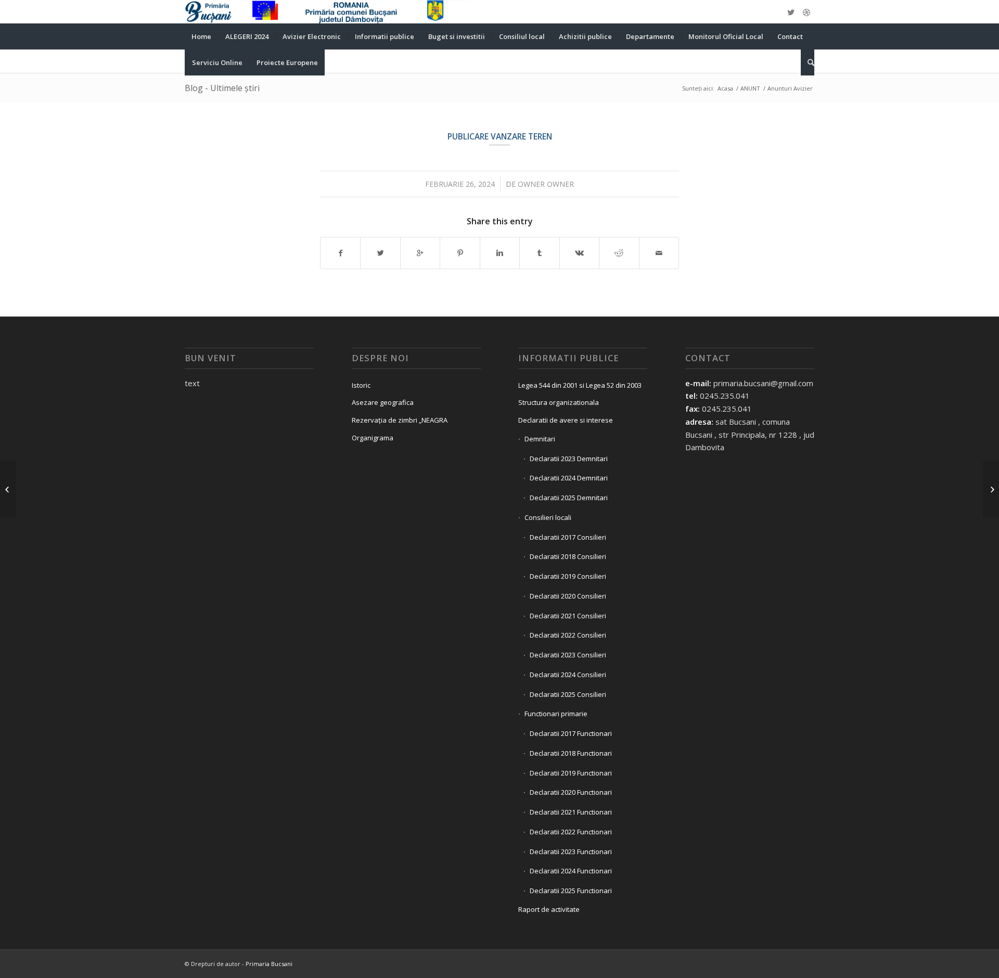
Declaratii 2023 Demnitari (569, 458)
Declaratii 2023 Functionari (571, 851)
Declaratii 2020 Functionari (571, 792)
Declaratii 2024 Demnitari (569, 477)
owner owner (546, 184)
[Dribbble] (806, 12)
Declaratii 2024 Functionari (571, 870)
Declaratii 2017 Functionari (571, 733)
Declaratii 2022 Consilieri (568, 635)
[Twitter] (791, 12)
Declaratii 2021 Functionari (571, 812)
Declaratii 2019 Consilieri (568, 576)
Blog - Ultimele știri (222, 88)
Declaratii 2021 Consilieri (568, 615)
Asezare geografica (383, 402)
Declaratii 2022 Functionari (571, 831)
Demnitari (539, 438)
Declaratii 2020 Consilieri (568, 596)
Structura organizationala (558, 402)
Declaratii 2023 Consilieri (568, 654)
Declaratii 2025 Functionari (571, 890)
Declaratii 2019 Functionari (571, 773)
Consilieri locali (547, 517)
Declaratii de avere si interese (565, 420)
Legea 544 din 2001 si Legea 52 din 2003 (580, 385)
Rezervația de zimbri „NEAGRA (399, 420)
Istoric (361, 385)
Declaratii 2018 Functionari (571, 753)
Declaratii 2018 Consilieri (568, 556)
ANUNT (750, 88)
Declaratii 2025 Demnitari (569, 497)
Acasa (725, 88)
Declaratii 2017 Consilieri (568, 537)
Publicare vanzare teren (499, 136)
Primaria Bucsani (269, 964)
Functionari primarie (555, 713)
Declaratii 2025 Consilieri (568, 694)
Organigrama (372, 437)
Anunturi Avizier (790, 88)
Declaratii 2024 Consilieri (568, 674)
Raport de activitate (549, 909)
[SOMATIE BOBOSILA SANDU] (8, 489)
